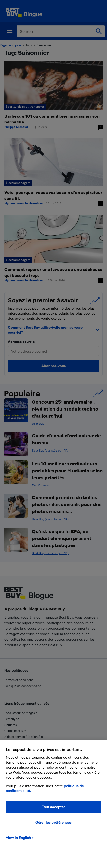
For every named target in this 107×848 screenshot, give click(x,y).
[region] (53, 794)
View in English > (20, 837)
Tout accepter (53, 807)
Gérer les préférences (53, 822)
